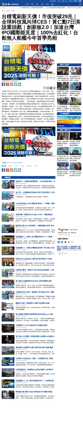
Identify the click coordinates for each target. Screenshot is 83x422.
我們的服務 (74, 246)
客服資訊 (65, 248)
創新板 (29, 166)
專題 (42, 4)
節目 (37, 4)
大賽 (59, 1)
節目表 (70, 1)
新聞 (32, 4)
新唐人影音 (53, 1)
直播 (27, 4)
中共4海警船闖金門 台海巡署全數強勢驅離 (20, 7)
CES (16, 166)
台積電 (10, 166)
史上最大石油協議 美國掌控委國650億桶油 (47, 7)
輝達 (22, 166)
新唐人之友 (64, 1)
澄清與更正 (73, 248)
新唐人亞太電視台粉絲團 (15, 162)
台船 (35, 166)
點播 (47, 4)
